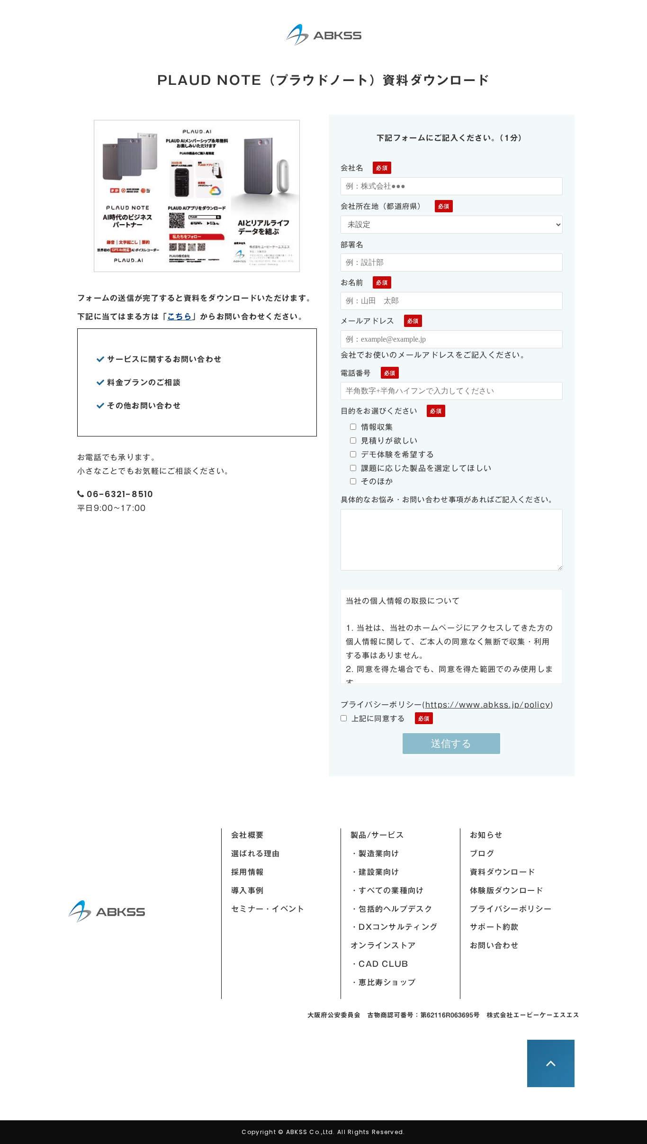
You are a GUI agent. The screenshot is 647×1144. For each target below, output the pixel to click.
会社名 (352, 168)
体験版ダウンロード (507, 890)
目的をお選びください (379, 411)
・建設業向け (375, 872)
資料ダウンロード (502, 872)
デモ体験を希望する (398, 454)
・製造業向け (375, 853)
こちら (179, 316)
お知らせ (486, 835)
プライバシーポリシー (511, 909)
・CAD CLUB (379, 964)
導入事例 (247, 890)
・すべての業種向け (387, 890)
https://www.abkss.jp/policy (488, 704)
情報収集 (377, 427)
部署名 (352, 244)
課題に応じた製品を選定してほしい (426, 468)
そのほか (377, 481)
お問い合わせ (494, 945)
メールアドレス (368, 321)
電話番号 (356, 373)
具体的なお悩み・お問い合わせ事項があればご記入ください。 (449, 499)
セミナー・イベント (268, 909)
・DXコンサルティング (394, 927)
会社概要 (247, 835)
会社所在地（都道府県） (383, 206)
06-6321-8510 (120, 494)
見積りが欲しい (389, 441)
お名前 (352, 282)
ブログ (482, 853)
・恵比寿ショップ (383, 982)
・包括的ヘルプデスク (391, 909)
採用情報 (247, 872)
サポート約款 (494, 927)
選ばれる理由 (255, 853)
